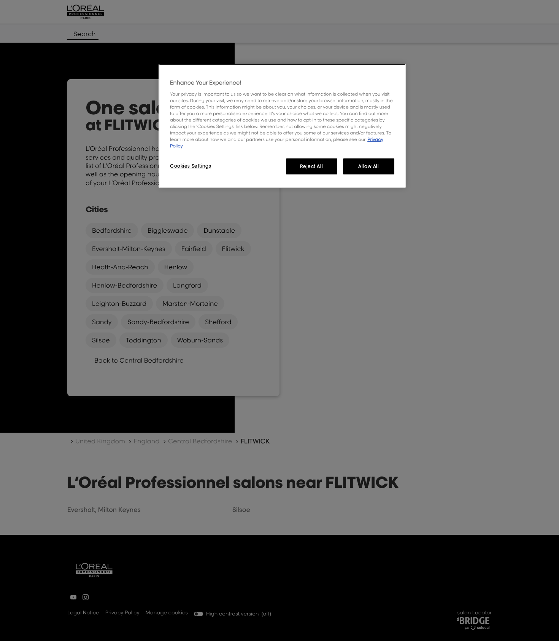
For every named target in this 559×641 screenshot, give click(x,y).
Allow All (368, 166)
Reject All (311, 166)
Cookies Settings (190, 166)
